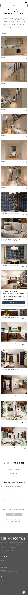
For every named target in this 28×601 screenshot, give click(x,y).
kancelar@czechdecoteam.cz (8, 550)
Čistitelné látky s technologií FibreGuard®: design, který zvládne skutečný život (10, 240)
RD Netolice (3, 57)
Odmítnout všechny (14, 305)
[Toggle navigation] (25, 2)
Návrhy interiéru (4, 566)
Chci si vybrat (10, 299)
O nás (2, 580)
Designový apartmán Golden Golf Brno (9, 213)
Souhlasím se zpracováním (14, 509)
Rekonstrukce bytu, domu (6, 567)
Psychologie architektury (6, 586)
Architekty (14, 477)
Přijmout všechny (14, 302)
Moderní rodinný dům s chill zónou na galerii (9, 422)
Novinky (2, 582)
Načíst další (14, 455)
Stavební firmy (14, 473)
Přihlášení (3, 584)
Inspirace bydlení (4, 568)
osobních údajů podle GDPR (19, 509)
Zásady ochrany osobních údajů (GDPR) (10, 571)
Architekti (3, 564)
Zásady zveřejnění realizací (7, 573)
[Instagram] (7, 556)
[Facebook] (2, 556)
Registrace (3, 583)
